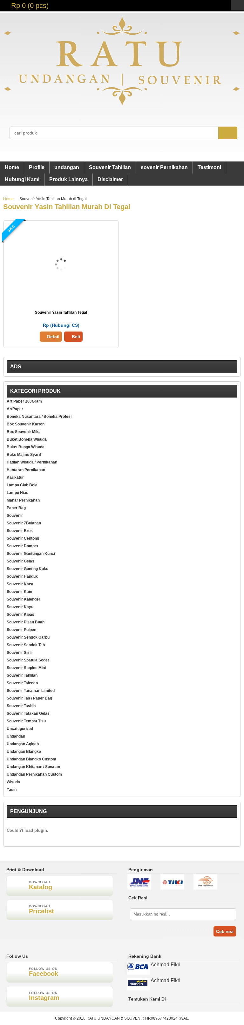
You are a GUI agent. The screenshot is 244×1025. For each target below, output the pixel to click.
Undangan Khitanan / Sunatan (33, 767)
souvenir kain (19, 591)
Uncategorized (20, 728)
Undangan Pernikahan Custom (34, 774)
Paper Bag (16, 508)
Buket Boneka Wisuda (27, 439)
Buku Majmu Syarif (24, 454)
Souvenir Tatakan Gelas (28, 713)
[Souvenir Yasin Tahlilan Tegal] (61, 301)
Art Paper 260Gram (24, 401)
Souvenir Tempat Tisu (26, 721)
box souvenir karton (25, 424)
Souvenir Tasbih (21, 706)
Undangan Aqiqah (23, 744)
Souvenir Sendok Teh (26, 645)
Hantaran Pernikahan (26, 470)
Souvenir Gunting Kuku (27, 569)
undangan (66, 167)
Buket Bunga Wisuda (25, 447)
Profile (36, 167)
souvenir (15, 515)
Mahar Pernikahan (23, 500)
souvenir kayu (20, 607)
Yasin (12, 789)
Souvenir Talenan (22, 683)
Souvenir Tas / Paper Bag (29, 698)
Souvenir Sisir (19, 652)
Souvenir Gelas (20, 561)
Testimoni (209, 167)
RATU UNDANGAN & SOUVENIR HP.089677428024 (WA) (136, 1018)
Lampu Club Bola (22, 485)
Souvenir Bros (20, 531)
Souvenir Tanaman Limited (31, 690)
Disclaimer (110, 179)
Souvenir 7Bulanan (24, 523)
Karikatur (15, 477)
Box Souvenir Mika (24, 432)
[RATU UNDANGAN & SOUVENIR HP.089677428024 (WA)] (122, 104)
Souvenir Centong (23, 538)
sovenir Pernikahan (164, 167)
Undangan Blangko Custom (31, 759)
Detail (53, 336)
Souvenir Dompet (22, 546)
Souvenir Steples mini (26, 668)
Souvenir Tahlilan (110, 167)
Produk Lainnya (68, 179)
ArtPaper (15, 409)
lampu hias (17, 492)
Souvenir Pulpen (21, 629)
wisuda (13, 782)
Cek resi (225, 931)
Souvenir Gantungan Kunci (31, 553)
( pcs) (30, 6)
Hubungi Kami (22, 179)
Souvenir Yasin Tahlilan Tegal (61, 312)
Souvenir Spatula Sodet (28, 660)
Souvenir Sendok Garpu (28, 637)
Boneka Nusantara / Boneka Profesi (39, 416)
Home (12, 167)
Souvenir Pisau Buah (25, 622)
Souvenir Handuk (22, 576)
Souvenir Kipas (20, 614)
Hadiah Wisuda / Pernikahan (32, 462)
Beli (76, 336)
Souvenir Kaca (20, 584)
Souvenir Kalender (23, 599)
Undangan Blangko (24, 751)
